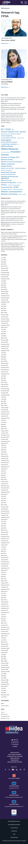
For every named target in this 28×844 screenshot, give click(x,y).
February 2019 (4, 431)
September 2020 (5, 395)
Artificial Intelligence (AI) (10, 132)
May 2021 (3, 378)
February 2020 (4, 407)
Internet (5, 155)
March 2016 (4, 504)
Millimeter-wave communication (11, 162)
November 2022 (5, 346)
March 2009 (4, 661)
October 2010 (4, 631)
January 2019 (4, 433)
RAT (14, 834)
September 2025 (5, 278)
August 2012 (4, 591)
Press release (5, 705)
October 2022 (4, 348)
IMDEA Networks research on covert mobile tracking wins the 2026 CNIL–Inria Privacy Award (13, 109)
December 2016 (5, 485)
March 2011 (4, 623)
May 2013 (3, 576)
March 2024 (4, 312)
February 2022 (4, 363)
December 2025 (5, 272)
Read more (5, 43)
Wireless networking (9, 194)
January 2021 (4, 386)
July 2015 (3, 521)
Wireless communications (11, 192)
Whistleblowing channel (15, 762)
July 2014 (3, 547)
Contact (15, 740)
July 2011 (3, 614)
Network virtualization (8, 182)
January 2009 (4, 665)
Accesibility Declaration (14, 824)
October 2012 (4, 587)
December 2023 (5, 319)
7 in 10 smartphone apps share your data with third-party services (14, 239)
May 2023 (3, 333)
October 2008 (4, 669)
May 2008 (3, 675)
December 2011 (5, 606)
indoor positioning (5, 152)
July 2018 (3, 445)
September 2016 (5, 492)
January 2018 (4, 458)
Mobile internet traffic (7, 168)
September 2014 (5, 542)
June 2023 (3, 331)
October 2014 (4, 540)
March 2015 (4, 530)
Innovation (15, 152)
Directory (16, 742)
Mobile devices (6, 166)
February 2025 (4, 291)
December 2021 (5, 367)
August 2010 (4, 635)
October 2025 (4, 276)
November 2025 (5, 274)
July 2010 (3, 637)
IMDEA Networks (9, 149)
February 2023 (4, 340)
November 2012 (5, 585)
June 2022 (3, 354)
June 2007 (3, 690)
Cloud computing (6, 136)
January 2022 (4, 365)
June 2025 (3, 283)
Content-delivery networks (8, 138)
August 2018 (4, 443)
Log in (2, 712)
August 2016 (4, 494)
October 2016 (4, 490)
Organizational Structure (14, 756)
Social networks (6, 187)
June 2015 (3, 523)
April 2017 (3, 477)
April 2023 (3, 335)
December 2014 (5, 536)
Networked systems (8, 172)
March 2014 (4, 555)
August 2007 (4, 686)
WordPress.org (5, 718)
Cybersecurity (20, 138)
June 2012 (3, 595)
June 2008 (3, 673)
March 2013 (4, 580)
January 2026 (4, 270)
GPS (18, 144)
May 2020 (3, 401)
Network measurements (8, 174)
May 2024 (3, 308)
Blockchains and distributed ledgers (11, 134)
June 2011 (3, 616)
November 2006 (5, 694)
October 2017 (4, 464)
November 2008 (5, 667)
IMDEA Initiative (7, 146)
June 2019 (3, 422)
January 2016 (4, 509)
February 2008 (4, 680)
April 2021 (3, 380)
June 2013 (3, 574)
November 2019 (5, 414)
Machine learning (7, 159)
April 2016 (3, 502)
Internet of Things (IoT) (10, 157)
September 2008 (5, 671)
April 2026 (3, 264)
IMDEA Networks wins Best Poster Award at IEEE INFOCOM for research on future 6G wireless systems (13, 120)
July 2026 (3, 257)
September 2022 (5, 350)
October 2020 (4, 392)
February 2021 (4, 384)
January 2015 (4, 534)
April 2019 (3, 426)
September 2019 (5, 418)
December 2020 (5, 388)
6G (13, 129)
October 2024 (4, 300)
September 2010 (5, 633)
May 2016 (3, 500)
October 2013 (4, 566)
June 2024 (3, 306)
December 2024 (5, 295)
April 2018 (3, 452)
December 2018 (5, 435)
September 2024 (5, 302)
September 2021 (5, 373)
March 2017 (4, 479)
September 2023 (5, 325)
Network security (6, 180)
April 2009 (3, 659)
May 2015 (3, 526)
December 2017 (5, 460)
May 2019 (3, 424)
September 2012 (5, 589)
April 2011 (3, 621)
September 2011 (5, 612)
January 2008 (4, 682)
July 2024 (3, 304)
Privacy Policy (14, 827)
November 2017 (5, 462)
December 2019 (5, 411)
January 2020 (4, 409)
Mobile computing (7, 164)
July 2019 (3, 420)
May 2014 (3, 551)
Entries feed (4, 714)
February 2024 (4, 314)
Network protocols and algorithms (9, 177)
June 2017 (3, 473)
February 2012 (4, 602)
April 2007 (3, 692)
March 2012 (4, 599)
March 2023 (4, 338)
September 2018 (5, 441)
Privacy (4, 185)
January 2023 (4, 342)
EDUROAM (15, 744)
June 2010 (3, 640)
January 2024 (4, 316)
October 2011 (4, 610)
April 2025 (3, 287)
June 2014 (3, 549)
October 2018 (4, 439)
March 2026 (4, 266)
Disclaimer (14, 831)
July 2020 (3, 397)
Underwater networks (6, 189)
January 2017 (4, 483)
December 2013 (5, 561)
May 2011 (3, 618)
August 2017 (4, 469)
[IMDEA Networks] (6, 2)
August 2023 (4, 327)
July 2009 (3, 654)
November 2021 (5, 369)
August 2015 (4, 519)
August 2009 (4, 652)
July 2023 (3, 329)
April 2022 (3, 359)
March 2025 (4, 289)
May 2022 (3, 357)
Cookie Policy (14, 837)
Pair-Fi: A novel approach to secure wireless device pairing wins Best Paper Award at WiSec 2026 (13, 99)
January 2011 (4, 625)
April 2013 (3, 578)
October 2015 (4, 515)
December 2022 (5, 344)
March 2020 (4, 405)
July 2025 (3, 281)
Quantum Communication (14, 185)
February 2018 (4, 456)
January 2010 (4, 646)
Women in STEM (22, 194)
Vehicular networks (18, 189)
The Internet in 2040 (11, 234)
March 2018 (4, 454)
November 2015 (5, 513)
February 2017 (4, 481)
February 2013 (4, 583)
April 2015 (3, 528)
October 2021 (4, 371)
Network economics (6, 170)
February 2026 (4, 268)
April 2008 (3, 678)
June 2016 (3, 498)
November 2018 (5, 437)
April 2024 (3, 310)
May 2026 (3, 262)
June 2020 (3, 399)
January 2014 (4, 559)
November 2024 (5, 297)
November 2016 (5, 488)
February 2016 (4, 507)
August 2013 (4, 570)
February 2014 (4, 557)
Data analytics (6, 140)
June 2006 (3, 697)
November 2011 (5, 608)
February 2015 (4, 532)
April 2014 (3, 553)
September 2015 (5, 517)
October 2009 (4, 650)
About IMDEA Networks (14, 754)
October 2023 (4, 323)
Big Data (23, 132)
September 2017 (5, 466)
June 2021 (3, 376)
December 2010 (5, 627)
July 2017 (3, 471)
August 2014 (4, 545)
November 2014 (5, 538)
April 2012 (3, 597)
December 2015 (5, 511)
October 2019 (4, 416)
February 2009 (4, 663)
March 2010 (4, 642)
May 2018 (3, 450)
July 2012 (3, 593)
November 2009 (5, 648)
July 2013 (3, 572)
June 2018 (3, 447)
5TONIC (8, 129)
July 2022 (3, 352)
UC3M (15, 187)
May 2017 (3, 475)
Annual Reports (14, 758)
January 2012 (4, 604)
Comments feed (5, 716)
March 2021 (4, 382)
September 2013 (5, 568)
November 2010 (5, 629)
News (2, 703)
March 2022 (4, 361)
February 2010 (4, 644)
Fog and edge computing (9, 144)
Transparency (15, 760)
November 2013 (5, 564)
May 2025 (3, 285)
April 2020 (3, 403)
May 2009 (3, 656)
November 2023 (5, 321)
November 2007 (5, 684)
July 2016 (3, 496)
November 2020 (5, 390)
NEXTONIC (19, 182)
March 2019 (4, 428)
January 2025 (4, 293)
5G (2, 129)
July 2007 (3, 688)
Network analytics (20, 168)
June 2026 (3, 259)
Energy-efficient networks (9, 142)
